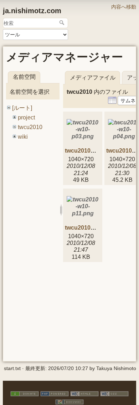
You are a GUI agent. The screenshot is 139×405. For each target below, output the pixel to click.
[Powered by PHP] (54, 393)
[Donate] (24, 393)
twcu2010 (30, 127)
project (26, 117)
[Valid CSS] (114, 393)
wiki (23, 137)
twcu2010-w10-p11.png (96, 228)
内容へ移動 (123, 7)
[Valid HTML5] (84, 393)
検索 (62, 22)
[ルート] (22, 108)
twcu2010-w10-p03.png (96, 151)
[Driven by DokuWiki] (69, 402)
